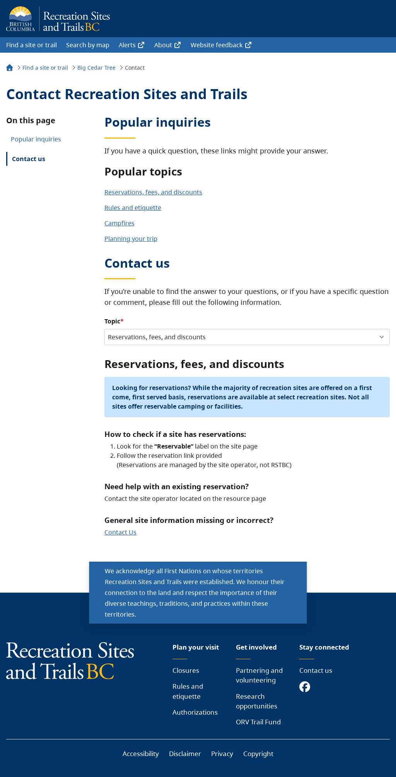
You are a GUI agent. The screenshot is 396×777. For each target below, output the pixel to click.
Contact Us (120, 532)
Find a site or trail (31, 45)
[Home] (9, 68)
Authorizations (195, 712)
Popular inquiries (36, 139)
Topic (112, 321)
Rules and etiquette (132, 207)
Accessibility (141, 753)
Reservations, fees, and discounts (153, 192)
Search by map (87, 45)
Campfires (119, 223)
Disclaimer (185, 753)
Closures (185, 670)
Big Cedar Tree (96, 67)
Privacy (222, 753)
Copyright (258, 753)
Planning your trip (130, 238)
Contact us (28, 159)
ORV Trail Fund (258, 721)
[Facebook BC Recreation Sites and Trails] (306, 687)
